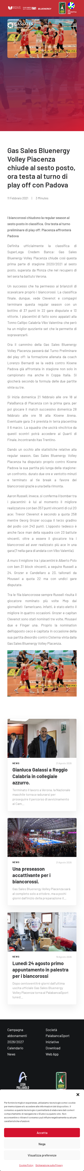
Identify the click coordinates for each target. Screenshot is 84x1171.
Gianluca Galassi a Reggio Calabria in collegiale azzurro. (39, 776)
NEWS (16, 763)
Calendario (15, 1048)
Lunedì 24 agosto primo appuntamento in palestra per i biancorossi (40, 969)
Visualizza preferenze (42, 1155)
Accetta (42, 1133)
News (11, 1054)
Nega (42, 1144)
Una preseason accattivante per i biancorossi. (31, 875)
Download (53, 1048)
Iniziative (52, 1042)
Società (51, 1030)
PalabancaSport (58, 1036)
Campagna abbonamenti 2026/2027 (17, 1036)
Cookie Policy (26, 1165)
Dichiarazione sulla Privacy (49, 1165)
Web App (52, 1054)
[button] (78, 1095)
